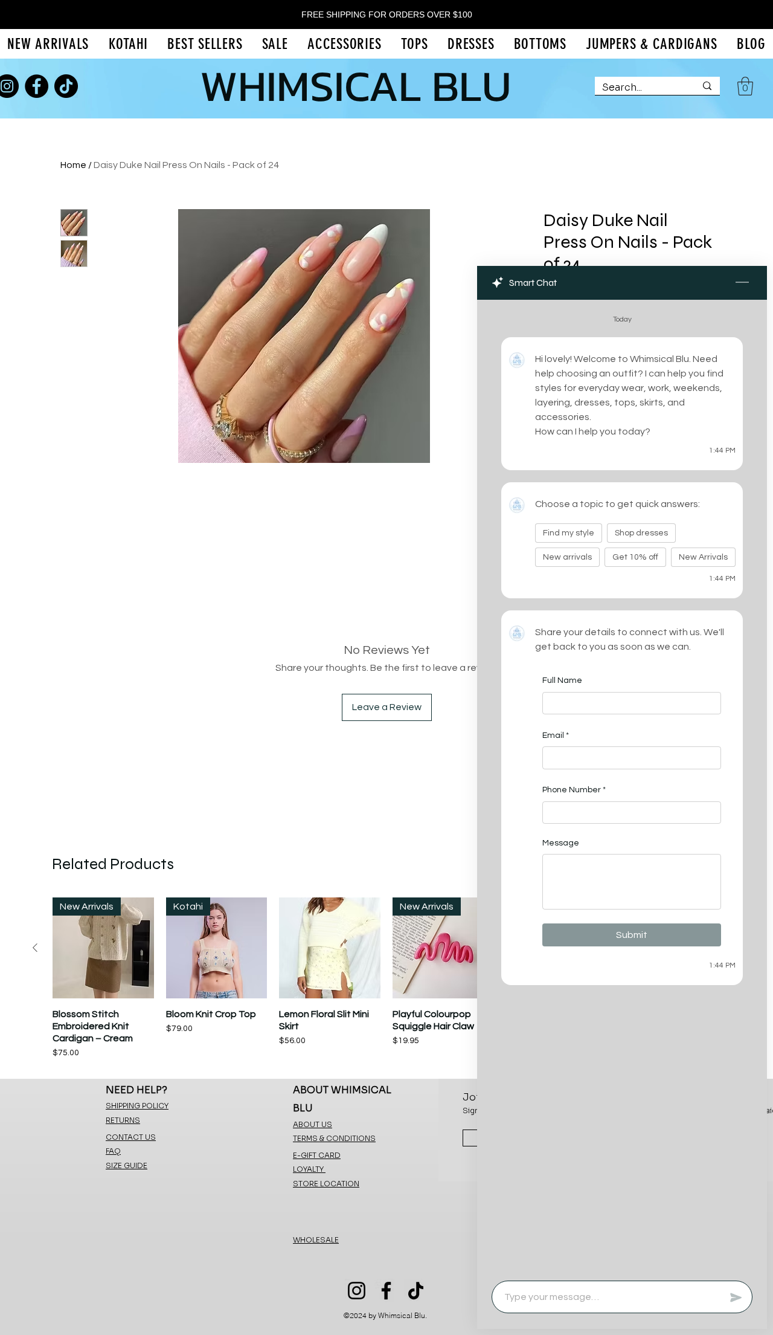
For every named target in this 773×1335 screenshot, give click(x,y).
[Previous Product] (35, 947)
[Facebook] (36, 86)
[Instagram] (356, 1290)
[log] (622, 786)
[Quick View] (329, 948)
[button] (745, 86)
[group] (386, 979)
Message (560, 843)
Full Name (562, 680)
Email (555, 735)
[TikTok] (66, 86)
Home (73, 165)
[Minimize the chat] (742, 283)
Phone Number (574, 790)
